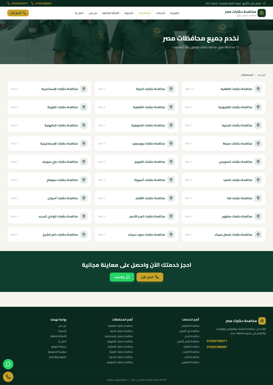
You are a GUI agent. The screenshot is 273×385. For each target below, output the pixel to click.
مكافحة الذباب (191, 357)
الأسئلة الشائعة (110, 13)
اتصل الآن (15, 13)
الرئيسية (174, 13)
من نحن (93, 13)
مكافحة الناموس (190, 362)
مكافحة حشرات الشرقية (120, 346)
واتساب (119, 277)
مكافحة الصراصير (190, 325)
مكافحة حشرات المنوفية (120, 362)
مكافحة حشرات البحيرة (121, 357)
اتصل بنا (79, 13)
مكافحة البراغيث (190, 351)
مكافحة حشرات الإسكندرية (119, 336)
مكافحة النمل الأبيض (188, 341)
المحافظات (144, 13)
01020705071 (20, 3)
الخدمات (160, 13)
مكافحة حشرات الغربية (121, 351)
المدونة (128, 13)
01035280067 (43, 3)
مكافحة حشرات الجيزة (121, 331)
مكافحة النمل (191, 336)
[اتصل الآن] (8, 377)
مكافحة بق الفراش (189, 331)
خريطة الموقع (58, 346)
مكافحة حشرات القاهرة (120, 325)
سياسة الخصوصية (57, 351)
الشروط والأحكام (57, 357)
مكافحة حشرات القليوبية (120, 341)
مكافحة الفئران (191, 346)
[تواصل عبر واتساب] (8, 364)
